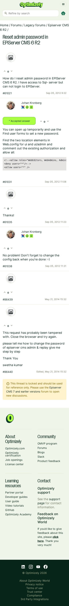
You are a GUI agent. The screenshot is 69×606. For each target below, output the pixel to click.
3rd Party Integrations (35, 599)
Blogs (41, 452)
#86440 (8, 371)
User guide (12, 501)
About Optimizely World (34, 580)
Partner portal (14, 492)
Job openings (13, 459)
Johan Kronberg (31, 102)
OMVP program (47, 443)
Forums (16, 25)
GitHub (9, 510)
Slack (41, 456)
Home (4, 25)
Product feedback (49, 461)
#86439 (8, 299)
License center (14, 464)
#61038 (7, 266)
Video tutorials (14, 505)
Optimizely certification (13, 454)
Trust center (34, 591)
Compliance (34, 595)
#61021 (7, 93)
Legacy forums (34, 25)
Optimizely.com (15, 448)
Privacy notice (34, 584)
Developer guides (16, 496)
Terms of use (34, 588)
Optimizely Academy (18, 514)
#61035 (7, 222)
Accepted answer (19, 120)
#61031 (7, 182)
